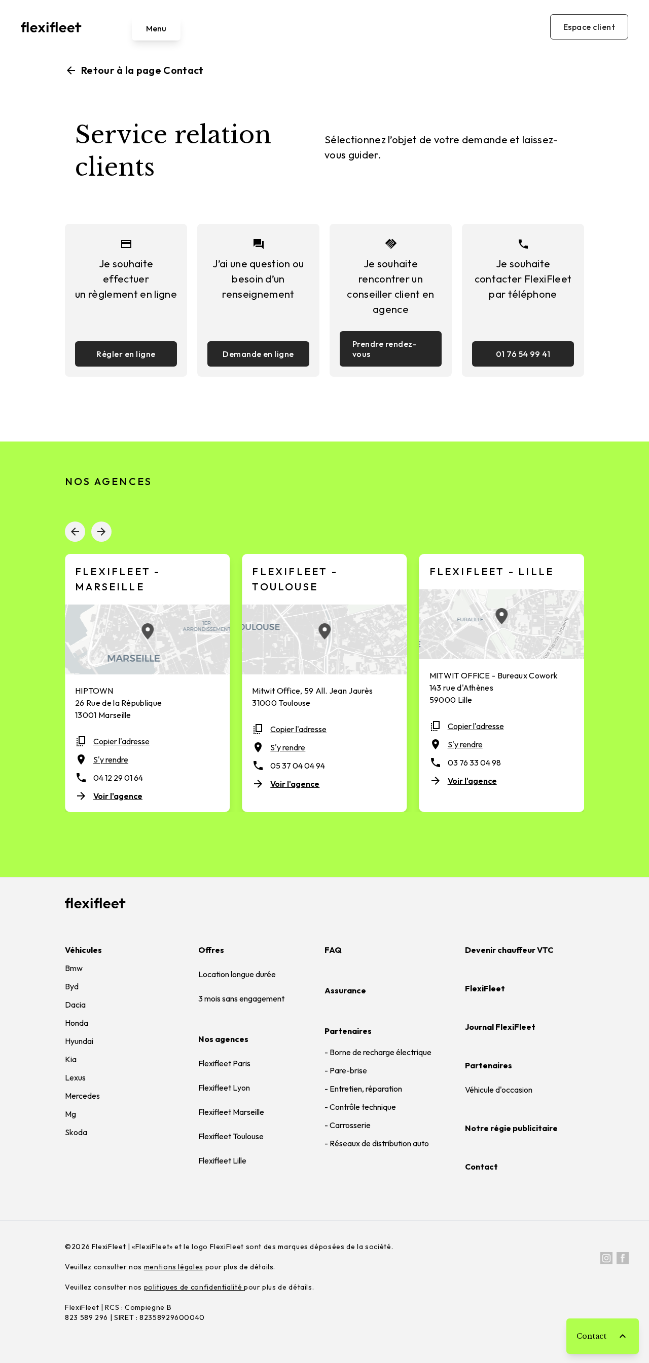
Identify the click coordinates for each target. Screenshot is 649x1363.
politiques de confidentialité (194, 1287)
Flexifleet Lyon (224, 1088)
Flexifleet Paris (224, 1063)
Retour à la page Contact (134, 70)
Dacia (75, 1004)
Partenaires (348, 1031)
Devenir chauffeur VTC (509, 950)
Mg (70, 1114)
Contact (481, 1166)
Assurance (345, 990)
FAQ (333, 950)
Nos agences (223, 1039)
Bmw (74, 968)
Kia (71, 1059)
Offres (211, 950)
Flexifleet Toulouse (231, 1136)
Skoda (76, 1132)
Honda (76, 1023)
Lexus (75, 1077)
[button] (75, 532)
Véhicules (83, 950)
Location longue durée (237, 974)
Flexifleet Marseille (231, 1112)
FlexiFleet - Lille (491, 571)
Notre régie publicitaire (511, 1128)
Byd (72, 986)
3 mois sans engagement (241, 998)
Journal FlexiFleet (500, 1027)
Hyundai (79, 1041)
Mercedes (82, 1096)
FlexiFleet (485, 988)
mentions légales (173, 1266)
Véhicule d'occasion (498, 1090)
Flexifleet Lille (222, 1160)
